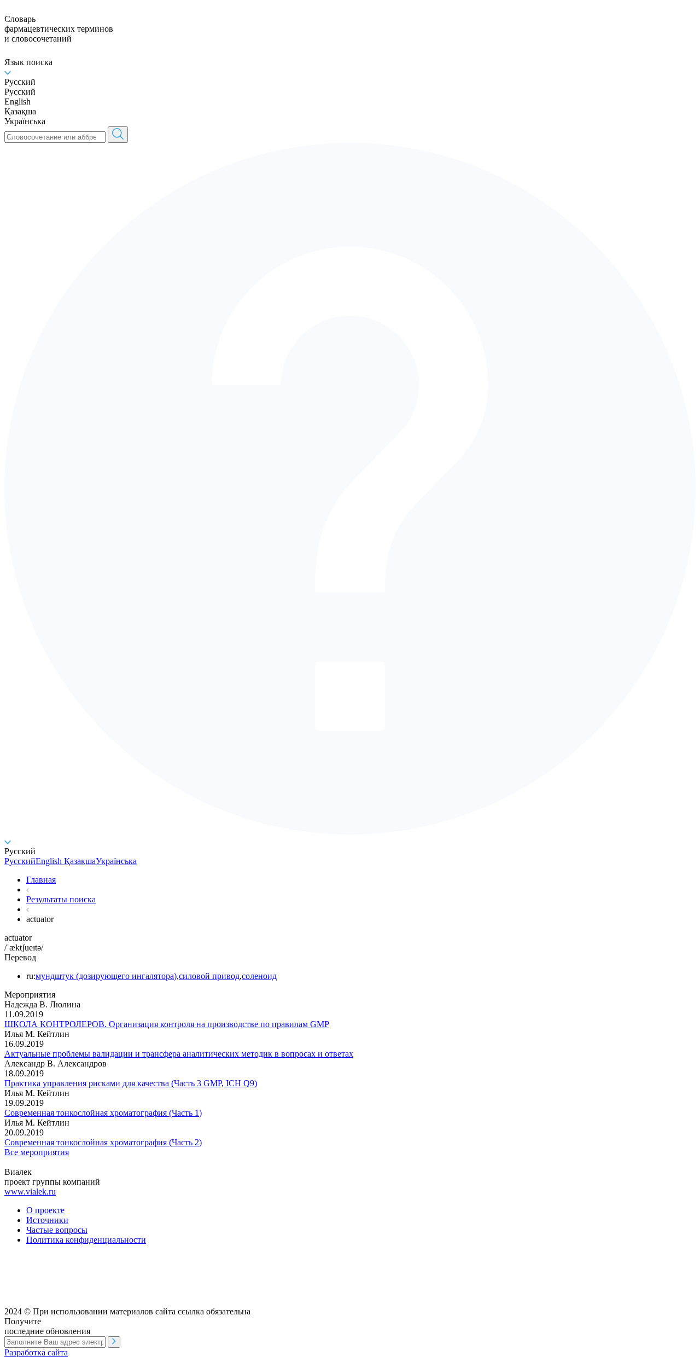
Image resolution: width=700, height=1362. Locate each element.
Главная (41, 879)
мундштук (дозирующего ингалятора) (106, 976)
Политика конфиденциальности (86, 1239)
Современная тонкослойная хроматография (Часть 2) (103, 1142)
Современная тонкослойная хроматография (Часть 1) (103, 1112)
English (49, 861)
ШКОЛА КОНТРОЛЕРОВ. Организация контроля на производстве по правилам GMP (166, 1024)
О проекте (45, 1210)
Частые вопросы (57, 1230)
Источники (47, 1220)
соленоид (259, 976)
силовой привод (209, 976)
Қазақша (79, 861)
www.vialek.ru (30, 1191)
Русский (20, 861)
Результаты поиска (61, 899)
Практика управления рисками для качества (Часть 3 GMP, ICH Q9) (130, 1083)
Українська (116, 861)
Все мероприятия (36, 1152)
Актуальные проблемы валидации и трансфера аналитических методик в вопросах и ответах (178, 1053)
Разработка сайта (36, 1352)
